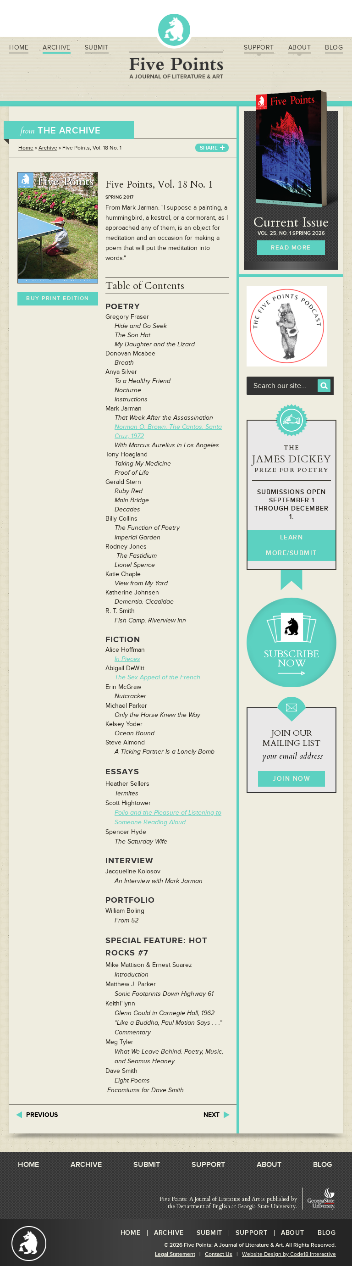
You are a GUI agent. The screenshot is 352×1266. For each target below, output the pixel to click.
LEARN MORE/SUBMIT (291, 545)
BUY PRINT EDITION (57, 298)
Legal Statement (175, 1254)
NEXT (212, 1115)
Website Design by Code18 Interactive (289, 1254)
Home (18, 47)
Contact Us (218, 1254)
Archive (57, 47)
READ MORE (291, 247)
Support (259, 47)
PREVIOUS (42, 1115)
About (299, 47)
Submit (97, 47)
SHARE (209, 147)
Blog (334, 47)
